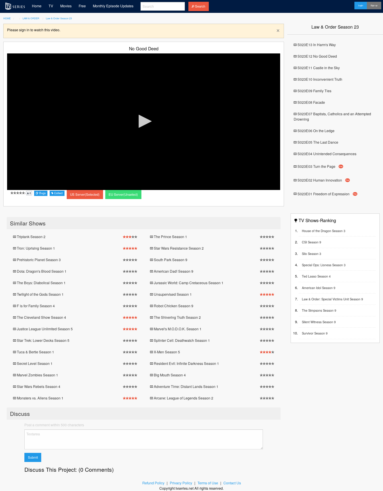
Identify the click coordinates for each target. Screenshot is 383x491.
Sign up (374, 5)
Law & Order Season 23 (59, 18)
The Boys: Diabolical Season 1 (41, 282)
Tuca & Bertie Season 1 (35, 351)
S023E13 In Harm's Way (316, 44)
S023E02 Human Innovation (323, 180)
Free (82, 5)
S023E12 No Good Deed (317, 56)
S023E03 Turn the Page (320, 166)
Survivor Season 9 (315, 333)
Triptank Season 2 (30, 236)
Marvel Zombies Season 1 (37, 375)
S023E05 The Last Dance (317, 142)
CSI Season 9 (311, 242)
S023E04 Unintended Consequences (326, 153)
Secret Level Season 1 (34, 363)
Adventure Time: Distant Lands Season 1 (185, 386)
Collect (58, 193)
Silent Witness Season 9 (319, 322)
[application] (143, 121)
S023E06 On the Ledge (315, 130)
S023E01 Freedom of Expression (327, 193)
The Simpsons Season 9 (319, 310)
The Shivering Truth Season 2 (177, 317)
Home (36, 5)
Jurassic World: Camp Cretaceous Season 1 (188, 282)
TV (51, 5)
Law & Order (31, 18)
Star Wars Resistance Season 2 (178, 248)
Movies (66, 5)
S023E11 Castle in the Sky (318, 67)
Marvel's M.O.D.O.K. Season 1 (177, 328)
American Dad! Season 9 (173, 271)
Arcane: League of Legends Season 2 (183, 398)
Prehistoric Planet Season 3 (38, 259)
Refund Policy (153, 482)
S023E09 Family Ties (314, 90)
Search (199, 6)
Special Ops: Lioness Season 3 (324, 265)
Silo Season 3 (311, 253)
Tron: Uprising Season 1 (35, 248)
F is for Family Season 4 (35, 305)
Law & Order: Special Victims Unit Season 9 (332, 299)
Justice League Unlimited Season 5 (44, 328)
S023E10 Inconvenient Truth (319, 79)
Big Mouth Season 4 (169, 375)
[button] (143, 121)
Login (360, 5)
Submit (33, 457)
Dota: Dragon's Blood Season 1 (41, 271)
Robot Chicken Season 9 (173, 305)
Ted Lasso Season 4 (316, 276)
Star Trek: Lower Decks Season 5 (42, 340)
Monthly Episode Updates (113, 5)
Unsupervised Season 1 (172, 294)
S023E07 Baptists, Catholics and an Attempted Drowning (332, 116)
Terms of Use (207, 482)
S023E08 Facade (311, 102)
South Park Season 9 (170, 259)
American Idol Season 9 (318, 288)
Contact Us (232, 482)
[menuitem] (15, 6)
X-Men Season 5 (166, 351)
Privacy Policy (181, 482)
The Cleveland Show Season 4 (41, 317)
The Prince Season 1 (170, 236)
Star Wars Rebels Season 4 (38, 386)
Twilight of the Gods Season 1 (40, 294)
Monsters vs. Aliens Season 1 (39, 398)
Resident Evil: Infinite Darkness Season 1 (186, 363)
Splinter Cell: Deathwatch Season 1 (181, 340)
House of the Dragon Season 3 (323, 231)
